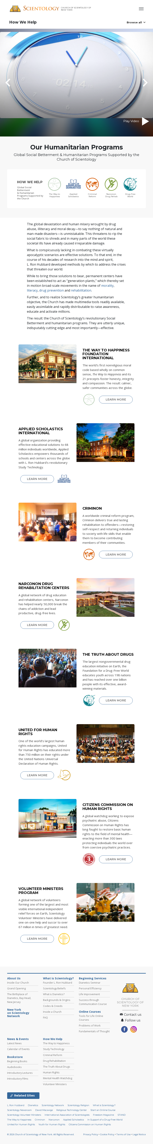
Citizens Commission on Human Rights (90, 1124)
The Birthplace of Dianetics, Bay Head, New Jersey (19, 998)
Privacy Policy (90, 1134)
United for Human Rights (21, 1124)
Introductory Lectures (20, 1073)
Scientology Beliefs (54, 988)
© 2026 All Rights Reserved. (40, 1134)
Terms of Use (123, 1134)
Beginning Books (17, 1061)
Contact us (132, 1014)
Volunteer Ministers (55, 1084)
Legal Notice (139, 1134)
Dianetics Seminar (89, 982)
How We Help (23, 22)
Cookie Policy (107, 1134)
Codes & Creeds (53, 1006)
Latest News (14, 1043)
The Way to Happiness (56, 1043)
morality (107, 285)
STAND (122, 1114)
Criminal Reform (52, 1055)
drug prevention (51, 290)
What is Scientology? (58, 978)
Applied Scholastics (73, 1119)
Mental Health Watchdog (57, 1078)
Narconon (54, 1119)
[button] (15, 82)
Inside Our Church (18, 982)
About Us (14, 978)
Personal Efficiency (90, 988)
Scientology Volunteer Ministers (24, 1114)
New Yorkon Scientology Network (18, 1013)
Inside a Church (52, 1011)
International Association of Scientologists (67, 1114)
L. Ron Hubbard (15, 1105)
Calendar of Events (18, 1049)
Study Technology (53, 1049)
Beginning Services (92, 978)
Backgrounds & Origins (56, 1000)
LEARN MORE (116, 399)
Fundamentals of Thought (94, 1031)
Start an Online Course (102, 1110)
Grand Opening (16, 988)
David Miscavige (44, 1110)
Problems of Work (90, 1025)
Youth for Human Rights (51, 1124)
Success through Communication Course (93, 1002)
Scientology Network (53, 1105)
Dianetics (33, 1105)
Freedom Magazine (103, 1114)
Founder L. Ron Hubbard (57, 982)
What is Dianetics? (54, 994)
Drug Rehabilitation (54, 1061)
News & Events (18, 1039)
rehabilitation (81, 290)
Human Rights (51, 1072)
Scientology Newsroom (19, 1110)
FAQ (45, 1017)
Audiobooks (14, 1067)
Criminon (40, 1119)
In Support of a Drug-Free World (105, 1119)
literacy (32, 290)
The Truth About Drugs (56, 1066)
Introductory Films (17, 1078)
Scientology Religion (78, 1105)
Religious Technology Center (71, 1110)
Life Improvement (89, 994)
